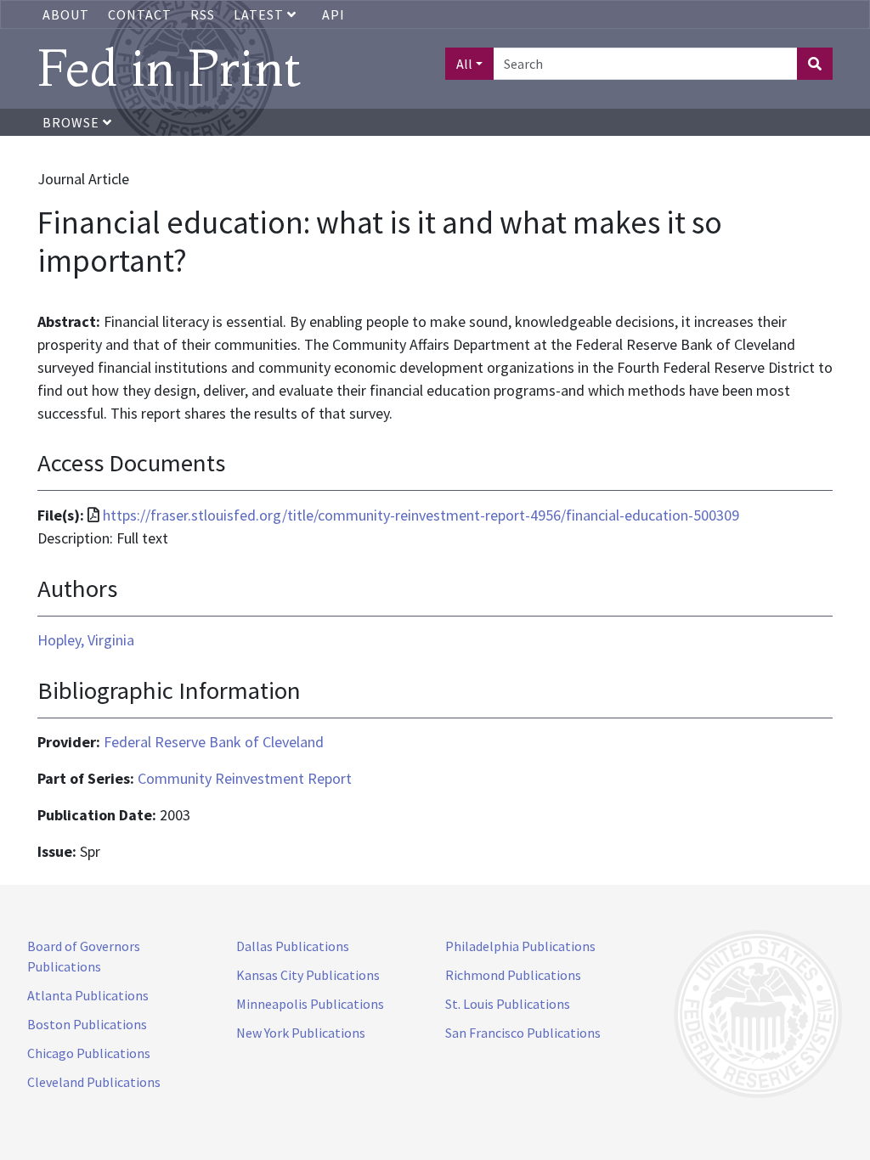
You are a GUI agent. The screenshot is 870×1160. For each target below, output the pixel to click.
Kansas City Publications (308, 974)
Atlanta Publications (88, 995)
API (333, 14)
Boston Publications (87, 1024)
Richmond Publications (513, 974)
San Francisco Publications (523, 1032)
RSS (202, 14)
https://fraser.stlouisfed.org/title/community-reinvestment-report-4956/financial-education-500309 (421, 515)
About (65, 14)
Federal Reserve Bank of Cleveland (214, 742)
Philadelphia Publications (520, 946)
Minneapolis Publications (310, 1003)
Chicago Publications (88, 1053)
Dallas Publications (292, 946)
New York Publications (300, 1032)
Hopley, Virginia (85, 640)
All (464, 63)
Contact (140, 14)
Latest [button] (260, 14)
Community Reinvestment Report (245, 778)
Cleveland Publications (94, 1081)
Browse (72, 122)
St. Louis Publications (507, 1003)
